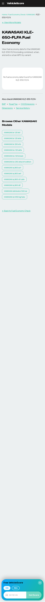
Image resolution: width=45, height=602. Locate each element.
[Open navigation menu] (3, 3)
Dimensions (7, 108)
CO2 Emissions (27, 104)
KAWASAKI (31, 14)
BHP (4, 104)
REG (16, 588)
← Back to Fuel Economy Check (16, 210)
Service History (23, 108)
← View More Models (11, 22)
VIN (7, 588)
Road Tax (13, 104)
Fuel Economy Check (16, 14)
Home (4, 14)
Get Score (34, 595)
